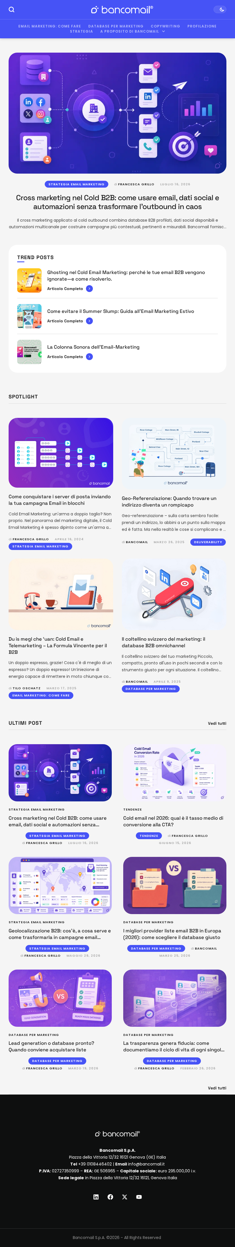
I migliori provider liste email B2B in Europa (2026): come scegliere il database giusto (172, 934)
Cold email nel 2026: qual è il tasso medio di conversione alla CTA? (173, 821)
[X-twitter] (125, 1197)
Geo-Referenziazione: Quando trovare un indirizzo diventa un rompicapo (169, 501)
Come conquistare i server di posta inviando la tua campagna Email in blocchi (60, 499)
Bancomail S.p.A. (89, 1237)
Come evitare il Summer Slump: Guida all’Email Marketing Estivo (120, 311)
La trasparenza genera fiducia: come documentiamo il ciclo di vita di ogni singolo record (173, 1049)
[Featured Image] (117, 113)
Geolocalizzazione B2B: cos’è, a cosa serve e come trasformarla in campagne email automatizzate (60, 937)
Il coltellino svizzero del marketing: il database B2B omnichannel (163, 642)
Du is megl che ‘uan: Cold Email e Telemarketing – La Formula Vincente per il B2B (58, 645)
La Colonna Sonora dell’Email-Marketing (93, 347)
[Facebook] (110, 1197)
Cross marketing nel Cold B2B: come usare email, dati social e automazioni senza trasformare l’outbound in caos (117, 202)
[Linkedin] (96, 1197)
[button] (219, 1223)
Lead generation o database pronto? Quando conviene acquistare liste (51, 1046)
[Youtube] (139, 1197)
